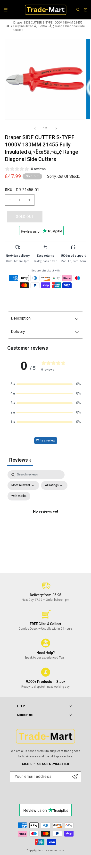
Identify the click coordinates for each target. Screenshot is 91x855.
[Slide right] (56, 128)
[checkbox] (19, 496)
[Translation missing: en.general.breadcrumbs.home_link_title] (8, 26)
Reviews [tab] (20, 460)
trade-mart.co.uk (56, 850)
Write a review (45, 440)
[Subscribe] (75, 776)
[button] (5, 9)
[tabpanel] (45, 517)
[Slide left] (35, 128)
